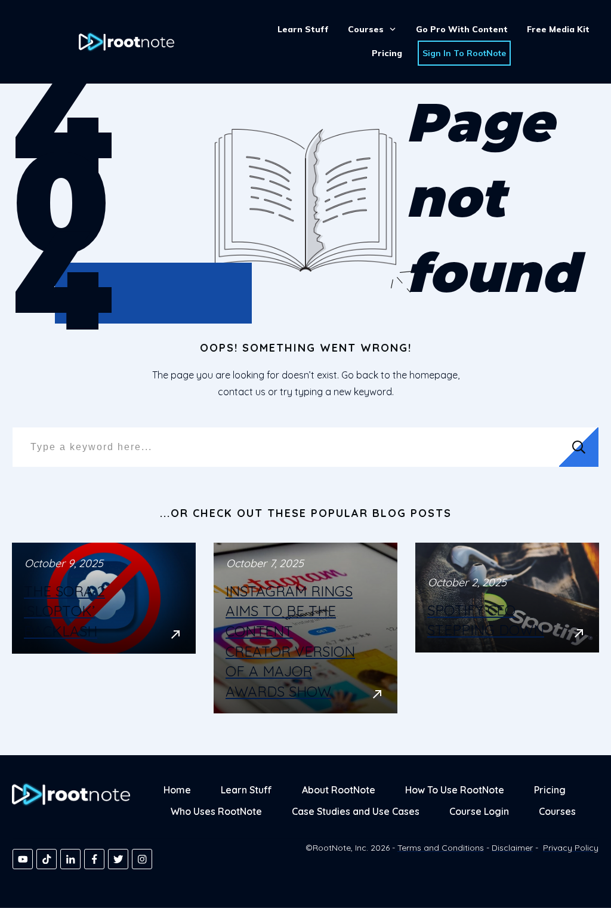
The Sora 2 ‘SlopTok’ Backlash (104, 628)
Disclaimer (512, 847)
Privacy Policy (570, 847)
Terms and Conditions (440, 847)
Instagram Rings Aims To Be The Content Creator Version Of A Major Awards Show (305, 628)
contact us (242, 392)
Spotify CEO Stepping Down (507, 628)
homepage (433, 375)
